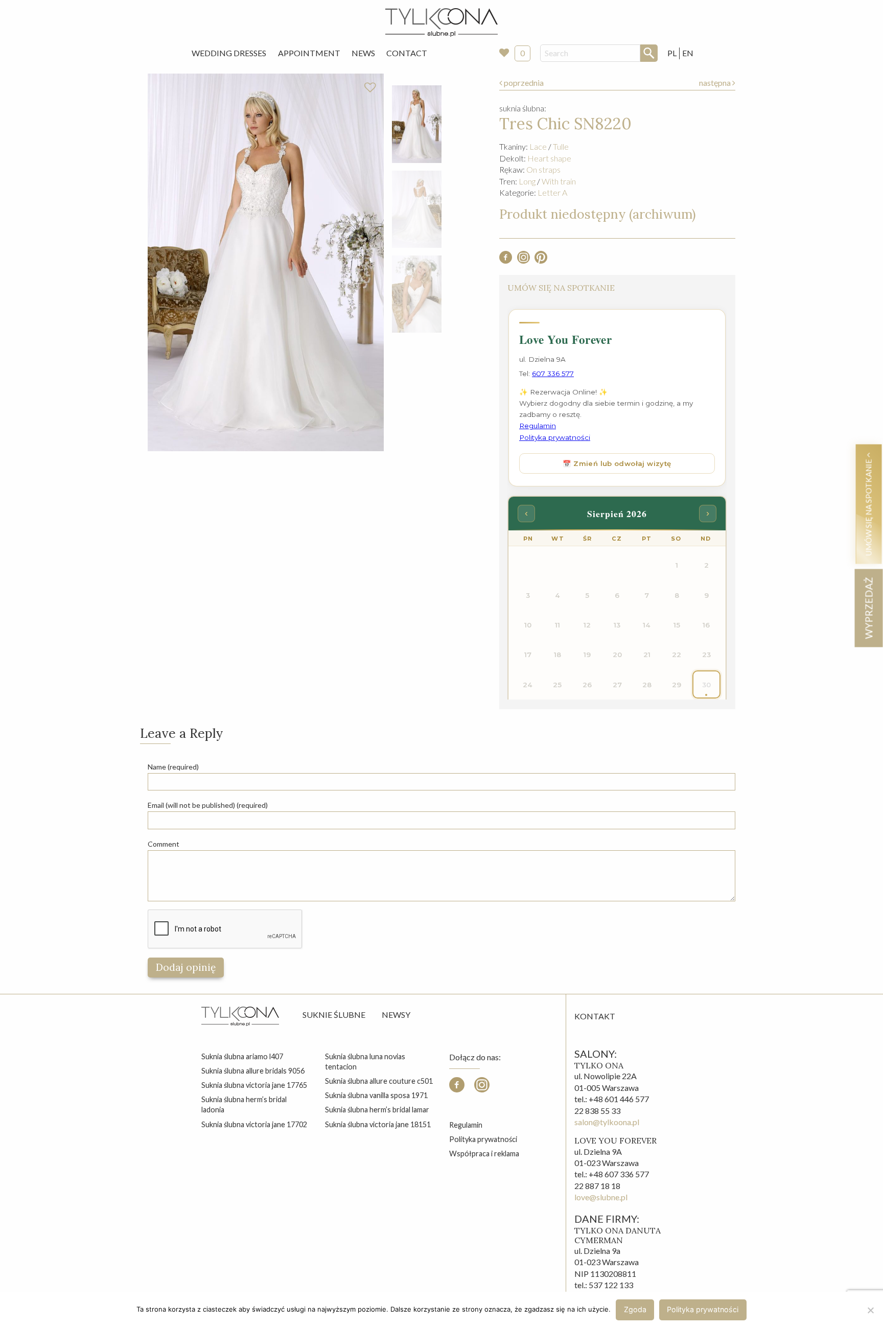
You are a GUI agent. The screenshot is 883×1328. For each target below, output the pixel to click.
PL (672, 53)
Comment (163, 844)
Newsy (396, 1014)
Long (527, 181)
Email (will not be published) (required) (208, 805)
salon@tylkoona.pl (606, 1122)
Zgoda (635, 1309)
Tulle (561, 146)
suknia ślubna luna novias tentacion (365, 1061)
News (363, 53)
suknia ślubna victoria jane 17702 (254, 1124)
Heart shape (549, 158)
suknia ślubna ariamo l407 (242, 1056)
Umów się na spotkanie (868, 506)
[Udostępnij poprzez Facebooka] (505, 260)
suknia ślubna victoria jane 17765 (254, 1085)
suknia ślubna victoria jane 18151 (378, 1124)
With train (559, 181)
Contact (406, 53)
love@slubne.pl (601, 1197)
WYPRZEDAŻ (868, 608)
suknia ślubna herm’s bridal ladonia (244, 1104)
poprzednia (523, 82)
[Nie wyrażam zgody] (870, 1310)
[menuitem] (229, 53)
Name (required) (173, 766)
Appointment (309, 53)
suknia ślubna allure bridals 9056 (253, 1070)
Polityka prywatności (483, 1139)
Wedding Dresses (229, 53)
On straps (543, 169)
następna (715, 82)
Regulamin (465, 1125)
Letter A (552, 192)
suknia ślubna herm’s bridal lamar (377, 1109)
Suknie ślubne (334, 1014)
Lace (538, 146)
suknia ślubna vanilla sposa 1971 (376, 1095)
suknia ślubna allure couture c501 (379, 1081)
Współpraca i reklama (484, 1153)
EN (687, 53)
